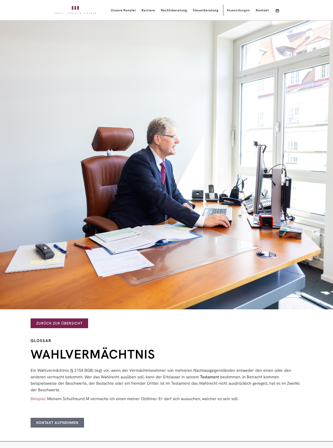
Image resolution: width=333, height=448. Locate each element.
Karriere (148, 10)
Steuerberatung (206, 10)
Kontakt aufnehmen (57, 422)
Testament (209, 376)
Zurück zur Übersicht (59, 323)
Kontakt (262, 10)
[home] (75, 10)
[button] (125, 10)
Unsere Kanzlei (123, 10)
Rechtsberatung (174, 10)
